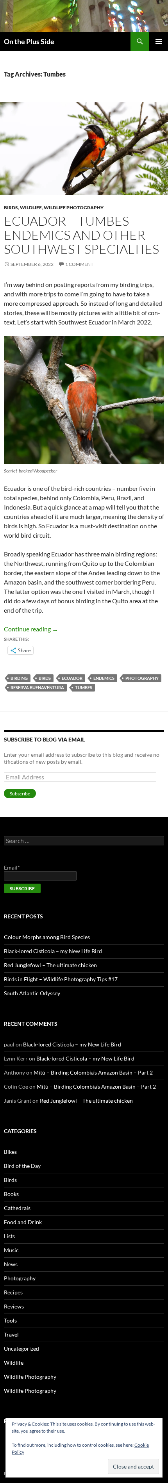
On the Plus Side (29, 41)
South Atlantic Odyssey (32, 993)
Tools (10, 1320)
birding (19, 678)
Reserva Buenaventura (37, 687)
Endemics (103, 678)
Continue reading (31, 629)
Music (11, 1250)
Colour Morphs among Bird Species (47, 937)
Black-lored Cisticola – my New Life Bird (53, 951)
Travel (11, 1334)
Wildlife (31, 207)
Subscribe (20, 794)
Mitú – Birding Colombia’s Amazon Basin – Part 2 (93, 1072)
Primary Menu (158, 41)
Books (11, 1194)
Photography (142, 678)
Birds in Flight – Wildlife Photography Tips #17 (61, 979)
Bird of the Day (22, 1165)
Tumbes (83, 687)
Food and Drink (23, 1222)
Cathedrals (17, 1208)
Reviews (14, 1306)
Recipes (13, 1292)
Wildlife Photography (74, 207)
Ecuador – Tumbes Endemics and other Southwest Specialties (81, 235)
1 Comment (79, 264)
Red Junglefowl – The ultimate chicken (50, 965)
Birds (11, 207)
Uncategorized (21, 1348)
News (11, 1264)
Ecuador (72, 678)
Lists (9, 1236)
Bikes (10, 1151)
